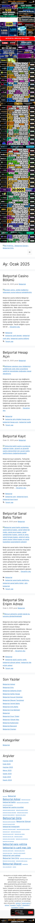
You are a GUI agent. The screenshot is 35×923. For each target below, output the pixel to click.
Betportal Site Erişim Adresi (13, 602)
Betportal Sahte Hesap (11, 694)
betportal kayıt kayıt (10, 499)
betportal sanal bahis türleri (13, 583)
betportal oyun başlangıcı (22, 839)
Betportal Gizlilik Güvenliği (9, 821)
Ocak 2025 (7, 777)
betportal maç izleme (20, 834)
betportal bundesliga (8, 805)
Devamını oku (15, 327)
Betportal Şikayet (12, 863)
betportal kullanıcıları (16, 831)
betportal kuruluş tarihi (8, 834)
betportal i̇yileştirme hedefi (9, 829)
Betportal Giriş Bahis (10, 707)
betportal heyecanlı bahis (9, 824)
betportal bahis (9, 802)
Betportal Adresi (9, 684)
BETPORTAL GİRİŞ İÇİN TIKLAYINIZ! (17, 38)
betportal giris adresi (21, 815)
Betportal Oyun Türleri (11, 716)
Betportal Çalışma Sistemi (9, 861)
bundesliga (25, 864)
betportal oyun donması (8, 841)
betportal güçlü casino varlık (15, 660)
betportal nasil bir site (8, 836)
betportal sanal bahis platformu (17, 580)
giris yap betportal (7, 866)
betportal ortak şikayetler (9, 839)
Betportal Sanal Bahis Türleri (14, 515)
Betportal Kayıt (14, 436)
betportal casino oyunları (13, 807)
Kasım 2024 (7, 780)
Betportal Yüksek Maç (11, 720)
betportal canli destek (13, 336)
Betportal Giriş (8, 687)
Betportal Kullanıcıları (10, 723)
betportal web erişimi (19, 850)
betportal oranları (18, 836)
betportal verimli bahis (8, 850)
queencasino (26, 903)
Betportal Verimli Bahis (11, 703)
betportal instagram (11, 826)
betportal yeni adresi (11, 855)
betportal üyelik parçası (21, 861)
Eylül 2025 (7, 764)
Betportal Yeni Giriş (11, 858)
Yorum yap (9, 341)
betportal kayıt (22, 497)
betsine (18, 903)
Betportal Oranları (9, 729)
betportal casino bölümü (20, 338)
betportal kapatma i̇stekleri (23, 829)
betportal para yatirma (15, 844)
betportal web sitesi (7, 853)
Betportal (8, 333)
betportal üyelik (25, 422)
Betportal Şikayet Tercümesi (13, 700)
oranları (14, 866)
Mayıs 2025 (7, 770)
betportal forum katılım (22, 812)
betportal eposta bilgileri (22, 810)
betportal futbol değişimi (9, 815)
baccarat (5, 796)
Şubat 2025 (7, 774)
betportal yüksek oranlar (26, 858)
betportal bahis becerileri (23, 802)
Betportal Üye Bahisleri (11, 710)
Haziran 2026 (8, 761)
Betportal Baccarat (10, 726)
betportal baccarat (25, 799)
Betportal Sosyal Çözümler (13, 697)
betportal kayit (6, 831)
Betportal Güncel (23, 821)
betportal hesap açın (10, 422)
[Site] (17, 64)
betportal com (10, 497)
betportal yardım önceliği (19, 853)
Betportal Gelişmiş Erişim (12, 691)
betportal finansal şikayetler (9, 812)
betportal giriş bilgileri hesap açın (17, 419)
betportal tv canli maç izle (17, 847)
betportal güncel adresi (11, 662)
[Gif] (17, 103)
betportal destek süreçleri (9, 810)
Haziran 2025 (8, 767)
